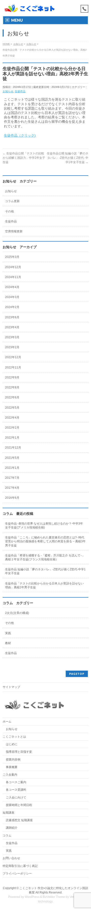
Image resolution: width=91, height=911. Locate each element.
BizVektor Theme (54, 897)
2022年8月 (12, 387)
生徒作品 (20, 91)
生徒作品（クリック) (20, 135)
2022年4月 (12, 417)
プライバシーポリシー (17, 873)
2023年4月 (12, 327)
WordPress (32, 897)
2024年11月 (13, 277)
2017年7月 (12, 477)
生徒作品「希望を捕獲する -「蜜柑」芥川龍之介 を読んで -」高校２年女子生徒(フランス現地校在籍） (45, 557)
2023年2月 (12, 347)
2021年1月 (12, 468)
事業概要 (11, 767)
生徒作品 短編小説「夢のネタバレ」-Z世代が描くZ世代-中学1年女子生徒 (45, 571)
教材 (8, 643)
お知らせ (8, 91)
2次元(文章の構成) (17, 613)
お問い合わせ (11, 858)
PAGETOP (76, 673)
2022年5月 (12, 407)
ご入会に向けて (16, 797)
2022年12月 (13, 357)
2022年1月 (12, 437)
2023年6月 (12, 317)
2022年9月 (12, 377)
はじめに (11, 744)
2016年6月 (12, 497)
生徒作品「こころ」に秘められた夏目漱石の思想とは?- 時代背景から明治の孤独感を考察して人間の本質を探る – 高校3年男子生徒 (45, 541)
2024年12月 (13, 267)
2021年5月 (12, 458)
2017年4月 (12, 487)
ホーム (7, 721)
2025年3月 (12, 257)
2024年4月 (12, 287)
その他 (9, 211)
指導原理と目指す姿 (19, 751)
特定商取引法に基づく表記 (20, 866)
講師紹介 (11, 827)
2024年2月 (12, 307)
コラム (7, 835)
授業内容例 (13, 759)
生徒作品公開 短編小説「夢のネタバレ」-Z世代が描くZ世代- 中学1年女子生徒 (67, 158)
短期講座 (8, 812)
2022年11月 (13, 367)
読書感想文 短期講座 (19, 820)
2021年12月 (13, 447)
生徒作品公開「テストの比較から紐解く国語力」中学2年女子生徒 (24, 158)
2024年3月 (12, 297)
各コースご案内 (16, 782)
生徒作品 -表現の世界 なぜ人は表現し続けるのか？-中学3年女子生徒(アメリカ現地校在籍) (44, 525)
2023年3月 (12, 337)
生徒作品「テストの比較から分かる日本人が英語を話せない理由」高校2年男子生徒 (44, 585)
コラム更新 (12, 201)
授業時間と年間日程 (19, 805)
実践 (8, 633)
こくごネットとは (14, 736)
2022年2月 (12, 427)
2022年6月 (12, 397)
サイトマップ (11, 687)
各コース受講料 (16, 789)
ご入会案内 (10, 774)
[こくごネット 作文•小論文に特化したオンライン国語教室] (29, 8)
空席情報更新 (14, 231)
